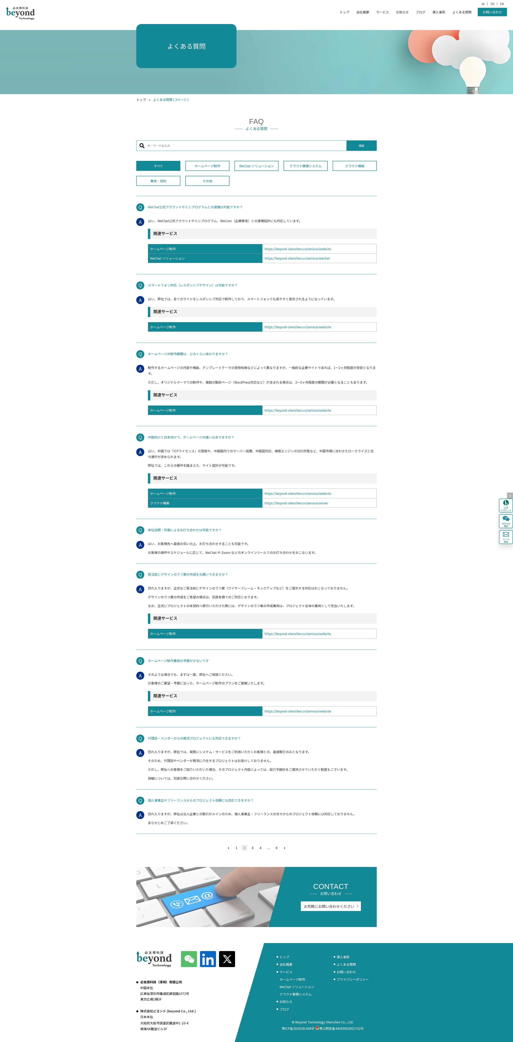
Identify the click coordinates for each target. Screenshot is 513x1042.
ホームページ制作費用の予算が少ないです (178, 660)
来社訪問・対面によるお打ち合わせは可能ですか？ (185, 529)
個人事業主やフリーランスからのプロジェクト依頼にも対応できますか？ (201, 800)
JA (483, 4)
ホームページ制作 (207, 165)
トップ (344, 12)
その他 (207, 180)
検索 (361, 146)
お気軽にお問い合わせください (329, 906)
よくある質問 (462, 12)
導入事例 (438, 12)
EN (502, 4)
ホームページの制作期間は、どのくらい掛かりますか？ (188, 353)
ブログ (420, 12)
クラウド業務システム (306, 165)
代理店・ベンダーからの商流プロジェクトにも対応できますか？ (194, 738)
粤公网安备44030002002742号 (341, 1028)
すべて (158, 165)
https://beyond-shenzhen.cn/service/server (296, 503)
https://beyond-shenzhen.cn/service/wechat (297, 258)
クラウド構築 (354, 165)
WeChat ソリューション (256, 165)
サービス (382, 12)
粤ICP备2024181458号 (298, 1028)
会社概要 (362, 12)
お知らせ (402, 12)
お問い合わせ (492, 12)
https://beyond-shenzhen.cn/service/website (298, 248)
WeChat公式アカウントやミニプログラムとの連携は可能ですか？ (195, 207)
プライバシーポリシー (353, 979)
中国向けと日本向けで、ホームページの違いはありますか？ (191, 437)
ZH (492, 4)
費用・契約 (158, 180)
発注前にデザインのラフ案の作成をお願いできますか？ (188, 574)
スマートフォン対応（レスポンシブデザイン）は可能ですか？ (193, 285)
